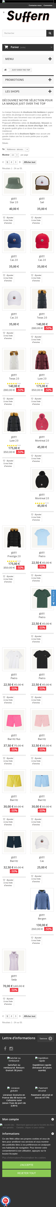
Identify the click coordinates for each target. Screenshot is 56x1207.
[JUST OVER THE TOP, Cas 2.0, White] (14, 299)
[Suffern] (28, 16)
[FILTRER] (53, 603)
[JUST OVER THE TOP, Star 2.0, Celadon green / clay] (14, 183)
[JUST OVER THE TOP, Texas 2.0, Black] (42, 299)
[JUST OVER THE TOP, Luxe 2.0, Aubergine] (42, 360)
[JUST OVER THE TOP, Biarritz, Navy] (14, 842)
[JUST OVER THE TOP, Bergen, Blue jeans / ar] (42, 900)
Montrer (5, 155)
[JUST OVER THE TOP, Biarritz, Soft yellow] (14, 781)
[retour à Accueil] (5, 70)
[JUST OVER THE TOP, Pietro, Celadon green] (42, 598)
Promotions (14, 79)
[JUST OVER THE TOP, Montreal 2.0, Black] (42, 479)
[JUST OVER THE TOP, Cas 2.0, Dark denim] (14, 241)
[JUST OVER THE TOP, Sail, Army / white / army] (42, 183)
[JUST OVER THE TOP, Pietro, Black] (42, 659)
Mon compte (10, 1119)
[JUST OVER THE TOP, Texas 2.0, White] (14, 360)
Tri (3, 149)
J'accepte (26, 1165)
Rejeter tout (26, 1173)
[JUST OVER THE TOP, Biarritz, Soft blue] (42, 781)
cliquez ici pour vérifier (34, 1128)
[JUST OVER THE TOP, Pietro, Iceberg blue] (42, 537)
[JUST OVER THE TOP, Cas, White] (42, 842)
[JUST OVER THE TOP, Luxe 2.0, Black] (14, 421)
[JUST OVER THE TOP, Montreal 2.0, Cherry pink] (42, 421)
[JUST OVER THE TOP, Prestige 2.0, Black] (14, 537)
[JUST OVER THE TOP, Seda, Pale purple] (14, 960)
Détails (5, 143)
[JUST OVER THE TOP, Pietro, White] (14, 659)
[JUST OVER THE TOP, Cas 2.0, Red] (42, 241)
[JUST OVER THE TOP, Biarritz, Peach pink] (42, 720)
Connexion (48, 5)
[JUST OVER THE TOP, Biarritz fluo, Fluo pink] (14, 720)
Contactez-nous (35, 5)
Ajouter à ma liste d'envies (8, 220)
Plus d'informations (11, 1157)
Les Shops (12, 91)
